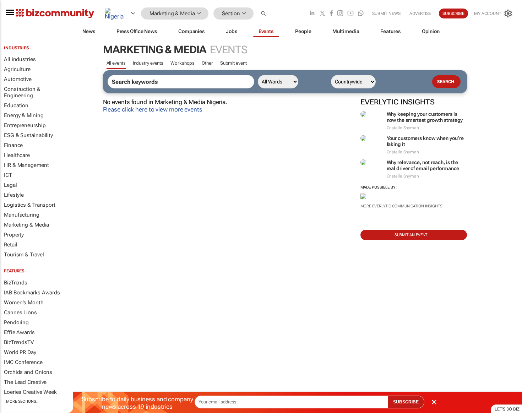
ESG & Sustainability (28, 135)
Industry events (148, 63)
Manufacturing (21, 215)
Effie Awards (19, 332)
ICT (8, 175)
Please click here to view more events (152, 109)
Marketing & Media (26, 225)
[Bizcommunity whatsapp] (361, 13)
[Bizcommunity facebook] (331, 13)
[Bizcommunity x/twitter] (322, 13)
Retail (10, 244)
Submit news (386, 13)
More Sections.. (22, 401)
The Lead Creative (25, 382)
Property (14, 235)
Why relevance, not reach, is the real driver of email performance (423, 165)
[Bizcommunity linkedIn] (312, 13)
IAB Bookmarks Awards (32, 292)
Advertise (420, 13)
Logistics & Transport (29, 205)
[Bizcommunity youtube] (350, 13)
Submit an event (411, 235)
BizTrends (15, 282)
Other (207, 63)
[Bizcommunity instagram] (340, 13)
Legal (10, 185)
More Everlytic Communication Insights (401, 206)
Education (16, 105)
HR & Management (26, 165)
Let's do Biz (507, 409)
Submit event (233, 63)
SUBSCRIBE (406, 402)
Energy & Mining (24, 115)
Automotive (18, 79)
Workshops (182, 63)
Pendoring (16, 322)
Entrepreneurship (24, 125)
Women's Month (24, 302)
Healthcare (17, 155)
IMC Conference (23, 362)
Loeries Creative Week (30, 392)
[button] (264, 13)
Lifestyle (14, 195)
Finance (13, 145)
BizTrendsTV (19, 342)
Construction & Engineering (22, 92)
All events (116, 63)
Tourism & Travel (24, 254)
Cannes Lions (20, 312)
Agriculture (17, 69)
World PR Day (20, 352)
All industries (20, 59)
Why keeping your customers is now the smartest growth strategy (425, 117)
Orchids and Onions (28, 372)
